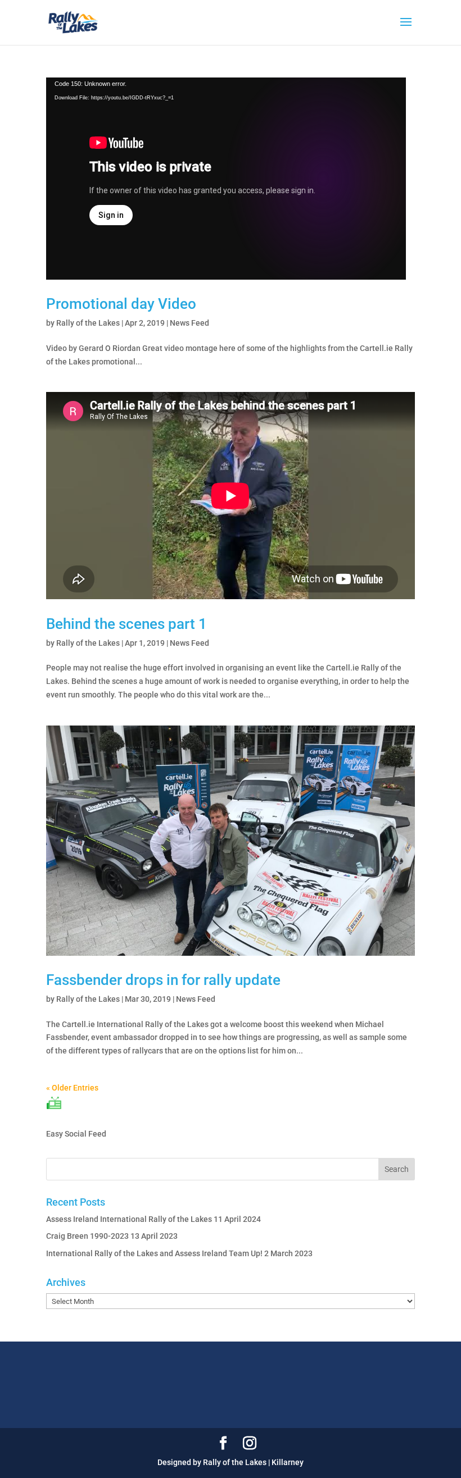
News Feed (189, 322)
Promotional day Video (121, 303)
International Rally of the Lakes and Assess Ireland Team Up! (154, 1253)
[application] (226, 178)
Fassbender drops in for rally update (163, 979)
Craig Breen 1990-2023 (87, 1235)
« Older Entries (72, 1087)
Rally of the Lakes (88, 322)
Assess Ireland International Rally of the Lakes (129, 1219)
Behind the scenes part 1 (126, 623)
